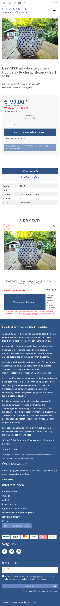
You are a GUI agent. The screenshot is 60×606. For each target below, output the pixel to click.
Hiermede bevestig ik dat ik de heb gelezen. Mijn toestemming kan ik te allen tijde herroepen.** (30, 577)
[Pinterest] (18, 551)
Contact (6, 521)
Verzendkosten (10, 491)
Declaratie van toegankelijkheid (18, 512)
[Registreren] (9, 3)
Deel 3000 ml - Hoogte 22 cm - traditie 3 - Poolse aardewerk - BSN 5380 (30, 282)
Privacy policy (9, 504)
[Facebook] (4, 551)
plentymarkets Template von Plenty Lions (19, 602)
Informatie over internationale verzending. (17, 458)
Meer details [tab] (30, 171)
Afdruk (5, 500)
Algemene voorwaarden (14, 508)
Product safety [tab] (30, 177)
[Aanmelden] (4, 2)
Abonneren (29, 586)
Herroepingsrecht (11, 516)
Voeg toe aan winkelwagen (30, 132)
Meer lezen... (8, 479)
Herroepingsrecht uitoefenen (16, 526)
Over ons (6, 495)
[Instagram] (11, 551)
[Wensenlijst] (14, 3)
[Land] (19, 3)
